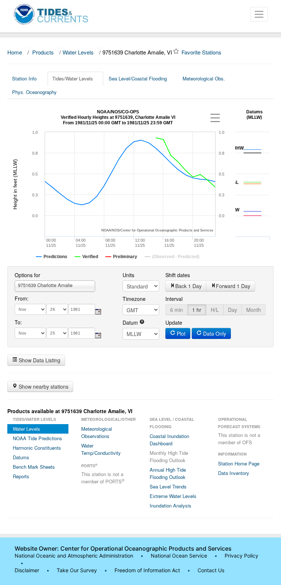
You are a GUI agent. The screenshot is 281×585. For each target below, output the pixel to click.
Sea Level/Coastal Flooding (138, 78)
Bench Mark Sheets (34, 466)
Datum (131, 322)
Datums (21, 457)
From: (22, 298)
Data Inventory (233, 472)
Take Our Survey (77, 570)
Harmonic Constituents (37, 447)
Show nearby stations (42, 386)
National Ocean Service (179, 555)
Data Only (214, 333)
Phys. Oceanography (34, 91)
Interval (174, 298)
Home (14, 52)
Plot (180, 333)
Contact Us (211, 570)
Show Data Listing (38, 360)
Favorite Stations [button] (202, 52)
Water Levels (78, 52)
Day (232, 309)
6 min (176, 309)
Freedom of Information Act (147, 570)
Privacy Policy (241, 555)
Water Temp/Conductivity (101, 449)
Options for (27, 275)
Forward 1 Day (233, 286)
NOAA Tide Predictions (37, 438)
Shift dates (177, 275)
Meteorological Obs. (204, 78)
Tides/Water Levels (72, 78)
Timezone (134, 298)
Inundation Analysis (170, 505)
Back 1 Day (188, 286)
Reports (21, 476)
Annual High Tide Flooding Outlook (168, 473)
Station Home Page (238, 463)
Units (128, 275)
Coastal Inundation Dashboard (169, 440)
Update (173, 322)
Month (253, 309)
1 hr (196, 309)
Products (43, 52)
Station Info (24, 78)
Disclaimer (27, 570)
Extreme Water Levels (173, 495)
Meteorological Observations (96, 432)
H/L (215, 309)
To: (18, 322)
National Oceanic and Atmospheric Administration (74, 555)
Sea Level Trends (168, 486)
